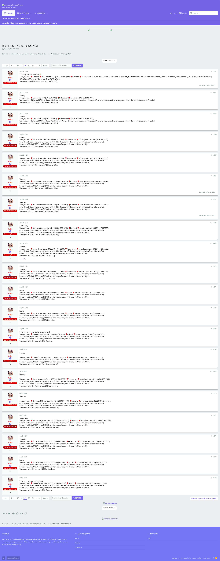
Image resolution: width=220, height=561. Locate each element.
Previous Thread (109, 60)
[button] (31, 13)
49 (25, 66)
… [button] (14, 66)
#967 (215, 199)
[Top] (213, 558)
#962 (215, 92)
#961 (215, 71)
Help (204, 558)
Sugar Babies (37, 23)
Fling (12, 23)
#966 (215, 176)
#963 (215, 113)
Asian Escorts (20, 23)
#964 (215, 134)
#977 (215, 415)
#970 (215, 266)
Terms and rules (186, 558)
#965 (215, 155)
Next (45, 66)
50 (29, 66)
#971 (215, 287)
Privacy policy (196, 558)
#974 (215, 350)
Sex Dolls (5, 23)
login (149, 538)
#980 (215, 478)
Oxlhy (5, 49)
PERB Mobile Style (13, 558)
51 (33, 66)
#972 (215, 308)
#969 (215, 243)
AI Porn (28, 23)
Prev (6, 66)
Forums (77, 543)
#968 (215, 222)
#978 (215, 436)
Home (77, 538)
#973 (215, 329)
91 (40, 66)
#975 (215, 371)
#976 (215, 393)
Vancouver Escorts (50, 23)
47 (18, 66)
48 (21, 66)
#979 (215, 457)
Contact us (78, 547)
